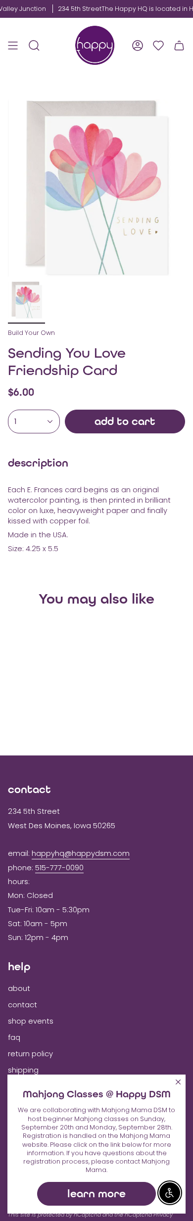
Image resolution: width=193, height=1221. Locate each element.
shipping (23, 1070)
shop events (30, 1021)
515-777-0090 (59, 868)
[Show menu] (13, 45)
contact (22, 1005)
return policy (30, 1054)
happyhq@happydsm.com (81, 853)
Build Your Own (31, 333)
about (19, 988)
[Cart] (179, 45)
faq (14, 1037)
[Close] (178, 1082)
